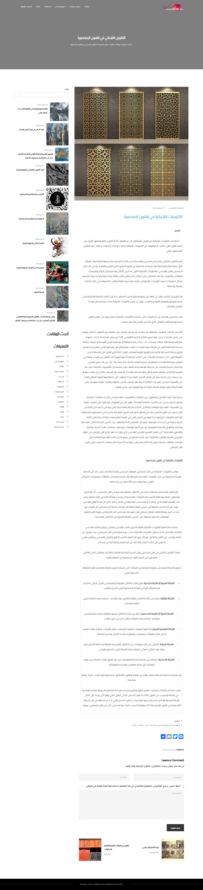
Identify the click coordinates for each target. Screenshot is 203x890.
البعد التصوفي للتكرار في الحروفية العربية (30, 169)
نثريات (38, 6)
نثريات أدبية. (60, 421)
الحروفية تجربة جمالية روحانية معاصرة (31, 218)
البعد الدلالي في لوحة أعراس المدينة (31, 129)
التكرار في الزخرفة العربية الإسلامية (32, 194)
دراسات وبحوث (74, 6)
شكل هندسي (90, 501)
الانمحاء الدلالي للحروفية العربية (33, 243)
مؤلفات (61, 406)
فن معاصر (61, 381)
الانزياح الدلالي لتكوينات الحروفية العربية (30, 267)
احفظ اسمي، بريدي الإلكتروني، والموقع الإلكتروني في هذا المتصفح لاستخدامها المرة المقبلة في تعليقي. (133, 785)
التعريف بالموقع (26, 6)
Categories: (180, 749)
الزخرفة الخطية (39, 292)
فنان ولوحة (60, 386)
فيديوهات (47, 6)
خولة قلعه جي (172, 207)
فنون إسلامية (167, 749)
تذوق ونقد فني (60, 6)
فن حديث (61, 376)
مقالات (61, 411)
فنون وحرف (60, 396)
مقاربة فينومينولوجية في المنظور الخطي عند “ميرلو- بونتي (33, 110)
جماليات (87, 6)
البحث (67, 89)
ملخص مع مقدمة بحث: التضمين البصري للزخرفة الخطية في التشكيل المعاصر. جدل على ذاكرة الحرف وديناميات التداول (35, 318)
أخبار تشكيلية (60, 356)
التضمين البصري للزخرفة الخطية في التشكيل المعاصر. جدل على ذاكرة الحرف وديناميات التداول (35, 155)
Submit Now (175, 828)
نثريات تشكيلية (59, 426)
